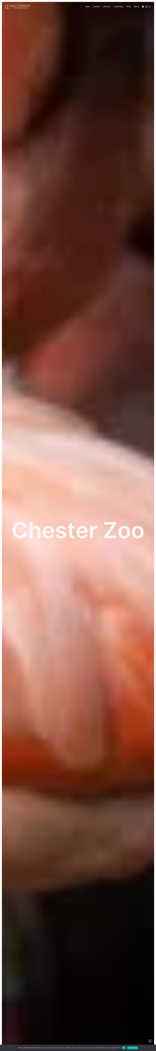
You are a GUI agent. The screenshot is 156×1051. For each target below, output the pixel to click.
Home (87, 6)
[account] (149, 6)
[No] (153, 1048)
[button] (143, 6)
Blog (129, 6)
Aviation (106, 6)
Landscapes (118, 6)
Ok (124, 1048)
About (136, 6)
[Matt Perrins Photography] (17, 6)
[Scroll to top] (150, 1041)
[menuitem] (87, 6)
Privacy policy (132, 1048)
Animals (96, 6)
